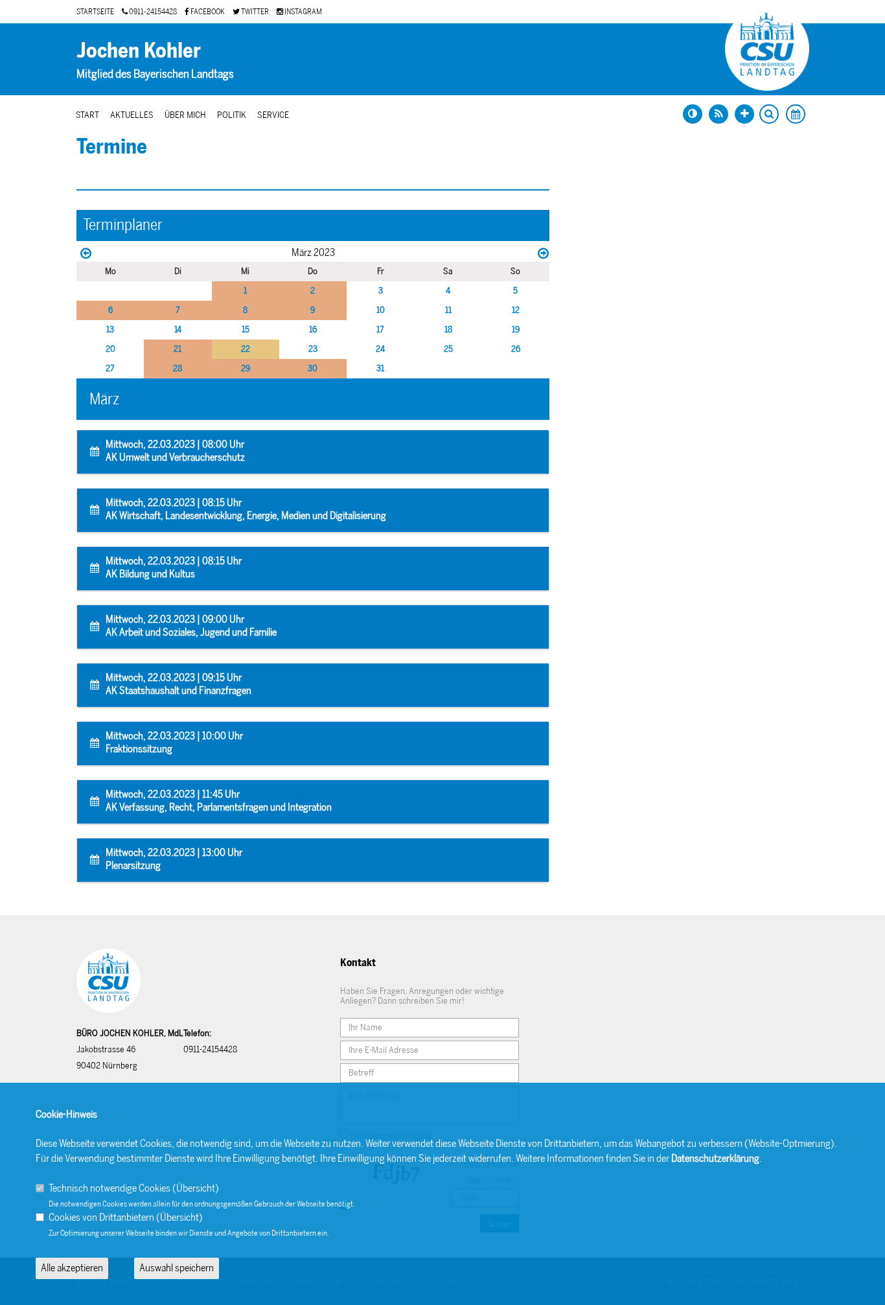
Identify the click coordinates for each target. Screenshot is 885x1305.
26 (515, 348)
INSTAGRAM (302, 11)
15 (245, 329)
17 (380, 329)
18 (448, 329)
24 (380, 348)
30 (312, 368)
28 (177, 368)
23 (312, 348)
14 (177, 329)
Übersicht (195, 1188)
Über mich (185, 115)
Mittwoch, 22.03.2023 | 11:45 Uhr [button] (219, 800)
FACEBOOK (207, 11)
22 (245, 348)
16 (313, 329)
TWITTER (254, 11)
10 (380, 310)
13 (110, 329)
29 (245, 368)
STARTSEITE (95, 11)
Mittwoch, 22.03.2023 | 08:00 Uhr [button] (175, 450)
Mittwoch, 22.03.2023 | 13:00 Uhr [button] (174, 859)
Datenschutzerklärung (715, 1158)
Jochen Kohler (138, 50)
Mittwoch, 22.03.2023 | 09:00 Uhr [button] (191, 625)
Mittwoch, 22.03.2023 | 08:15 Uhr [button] (246, 509)
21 (177, 348)
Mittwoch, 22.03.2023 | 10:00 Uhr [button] (174, 742)
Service (273, 115)
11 (448, 310)
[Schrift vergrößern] (744, 114)
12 (516, 310)
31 (380, 368)
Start (87, 115)
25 (448, 348)
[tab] (313, 452)
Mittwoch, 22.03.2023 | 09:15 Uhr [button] (178, 684)
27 (110, 368)
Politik (231, 115)
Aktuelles (132, 115)
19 (516, 329)
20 (110, 348)
